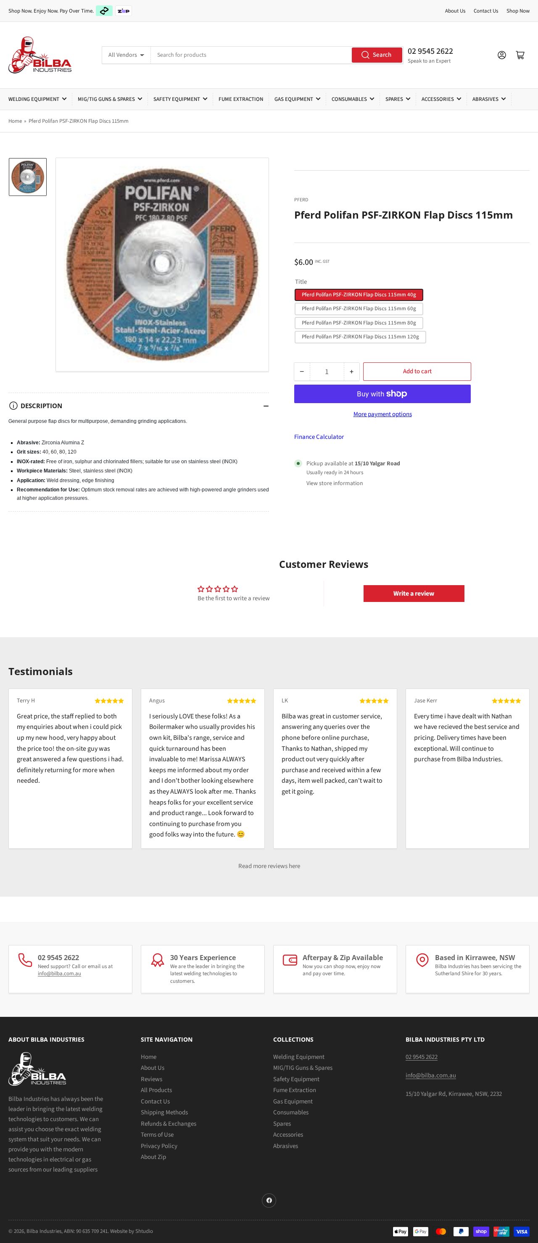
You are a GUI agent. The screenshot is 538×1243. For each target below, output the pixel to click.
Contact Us (486, 11)
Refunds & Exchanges (168, 1123)
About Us (455, 11)
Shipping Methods (164, 1112)
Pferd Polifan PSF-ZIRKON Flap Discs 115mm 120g (360, 336)
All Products (156, 1090)
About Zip (153, 1157)
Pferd (301, 199)
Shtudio (144, 1231)
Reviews (151, 1079)
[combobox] (277, 55)
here (294, 866)
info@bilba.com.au (59, 973)
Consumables (349, 99)
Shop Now (518, 11)
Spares (394, 99)
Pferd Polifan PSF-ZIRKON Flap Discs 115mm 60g (359, 308)
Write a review (413, 593)
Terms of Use (157, 1134)
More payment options (382, 414)
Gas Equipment (293, 99)
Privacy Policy (159, 1146)
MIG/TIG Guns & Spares (106, 99)
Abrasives (485, 99)
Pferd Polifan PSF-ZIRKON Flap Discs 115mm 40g (359, 294)
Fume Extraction (241, 99)
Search (382, 54)
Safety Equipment (176, 99)
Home (15, 121)
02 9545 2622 (430, 51)
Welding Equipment (33, 99)
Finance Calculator (319, 437)
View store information (334, 483)
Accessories (438, 99)
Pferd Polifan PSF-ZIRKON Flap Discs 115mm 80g (359, 323)
